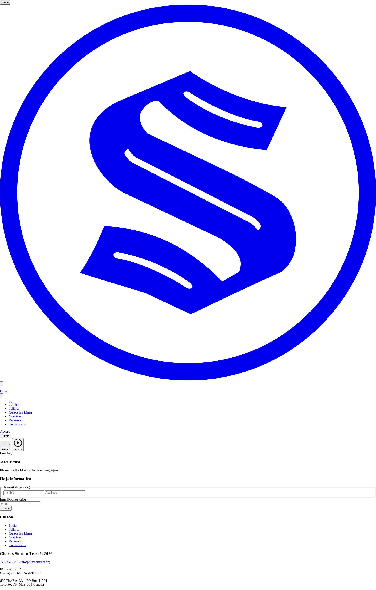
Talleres (14, 408)
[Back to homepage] (188, 379)
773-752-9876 (10, 562)
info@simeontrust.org (35, 562)
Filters (6, 435)
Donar (4, 391)
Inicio (16, 404)
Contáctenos (17, 424)
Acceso (5, 431)
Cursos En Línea (20, 412)
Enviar (6, 508)
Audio (5, 449)
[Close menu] (1, 395)
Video (18, 449)
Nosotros (15, 416)
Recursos (15, 420)
